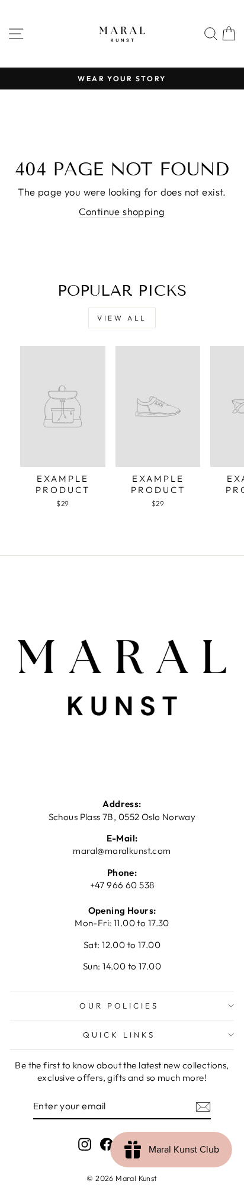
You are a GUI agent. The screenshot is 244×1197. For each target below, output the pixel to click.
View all (122, 317)
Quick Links (119, 1034)
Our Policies (119, 1005)
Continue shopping (122, 211)
